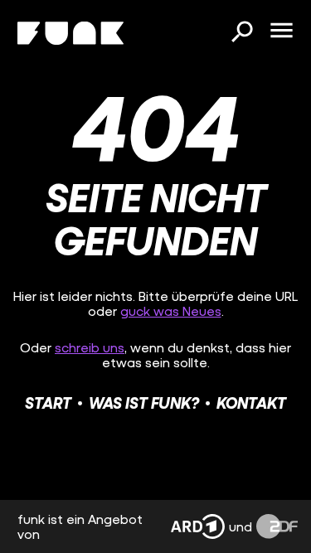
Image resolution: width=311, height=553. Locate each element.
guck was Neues (170, 310)
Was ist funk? (144, 402)
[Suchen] (241, 33)
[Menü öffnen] (281, 31)
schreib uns (89, 347)
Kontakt (251, 402)
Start (48, 402)
